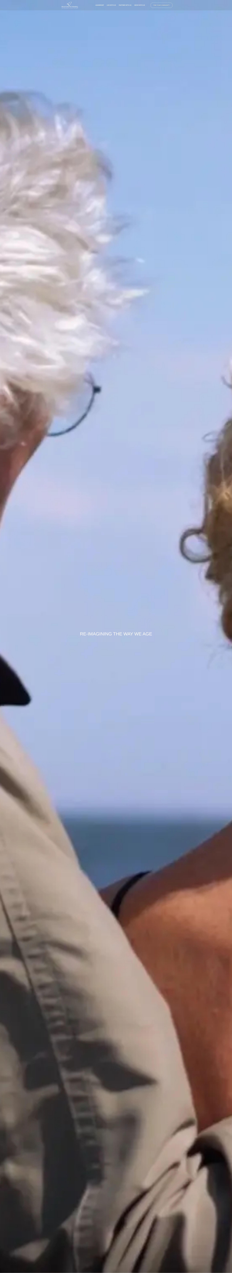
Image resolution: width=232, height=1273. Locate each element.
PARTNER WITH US (125, 5)
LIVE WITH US (111, 5)
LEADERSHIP (99, 5)
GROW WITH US (139, 5)
